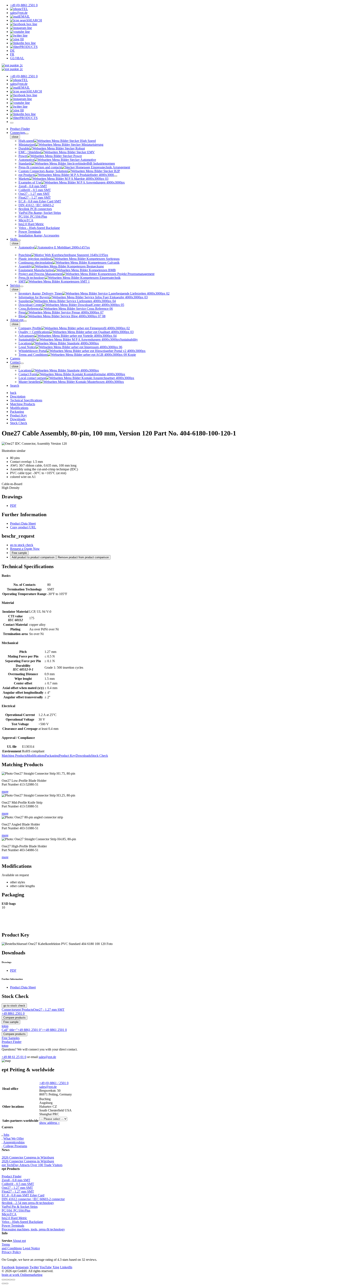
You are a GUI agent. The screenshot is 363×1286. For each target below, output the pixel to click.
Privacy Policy (11, 1252)
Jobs (6, 1134)
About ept (16, 320)
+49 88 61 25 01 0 (14, 1057)
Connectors (17, 132)
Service (15, 285)
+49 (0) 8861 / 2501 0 (53, 1083)
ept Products (25, 1009)
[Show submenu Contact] (22, 363)
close (15, 136)
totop (5, 1026)
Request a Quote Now (25, 548)
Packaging (52, 755)
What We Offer (13, 1138)
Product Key (67, 755)
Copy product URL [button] (23, 527)
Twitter (34, 1267)
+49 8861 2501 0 (13, 1013)
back (13, 392)
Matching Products (14, 755)
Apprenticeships (14, 1142)
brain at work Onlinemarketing (22, 1275)
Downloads (83, 755)
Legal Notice (31, 1248)
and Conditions (12, 1248)
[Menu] (11, 122)
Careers (15, 358)
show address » (49, 1123)
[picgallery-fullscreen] (10, 1279)
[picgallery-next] (6, 1283)
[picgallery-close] (3, 1279)
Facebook (8, 1267)
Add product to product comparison (33, 557)
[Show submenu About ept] (25, 321)
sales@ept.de (47, 1057)
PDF (13, 505)
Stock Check (99, 755)
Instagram (22, 1267)
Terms (6, 1244)
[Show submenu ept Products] (115, 176)
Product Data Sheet (23, 523)
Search (14, 385)
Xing (56, 1267)
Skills (13, 239)
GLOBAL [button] (17, 58)
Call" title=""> (34, 1030)
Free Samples (11, 1038)
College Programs (15, 1146)
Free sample (19, 552)
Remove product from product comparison (83, 557)
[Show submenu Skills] (19, 240)
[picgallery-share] (6, 1279)
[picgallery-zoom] (13, 1279)
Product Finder (20, 129)
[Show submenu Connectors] (27, 133)
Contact (15, 362)
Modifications (36, 755)
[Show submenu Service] (21, 286)
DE (12, 50)
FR (12, 54)
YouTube (45, 1267)
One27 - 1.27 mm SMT (48, 1009)
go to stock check (21, 545)
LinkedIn (66, 1267)
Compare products (14, 1017)
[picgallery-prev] (3, 1283)
